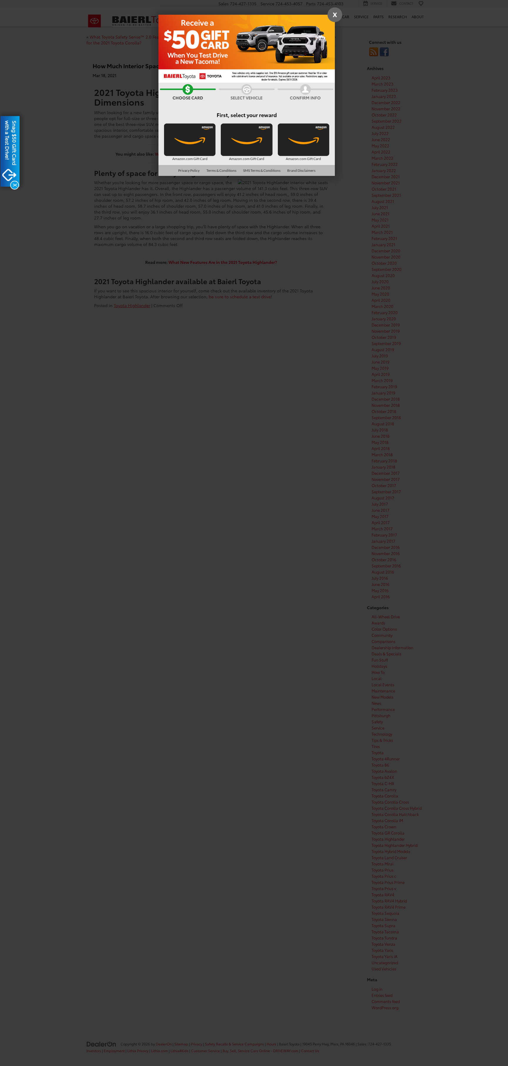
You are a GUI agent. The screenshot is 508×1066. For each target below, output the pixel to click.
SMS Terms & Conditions (261, 170)
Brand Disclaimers (301, 170)
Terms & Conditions (221, 170)
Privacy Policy (189, 170)
